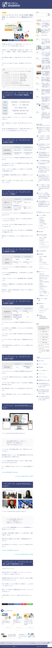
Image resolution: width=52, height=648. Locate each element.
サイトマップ (41, 373)
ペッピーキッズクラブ (44, 246)
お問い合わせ (41, 360)
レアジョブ (4, 12)
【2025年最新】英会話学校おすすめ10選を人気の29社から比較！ (43, 392)
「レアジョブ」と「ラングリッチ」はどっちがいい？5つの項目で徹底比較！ (17, 72)
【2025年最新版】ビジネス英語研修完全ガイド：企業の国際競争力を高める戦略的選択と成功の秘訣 (44, 204)
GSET (41, 283)
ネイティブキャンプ (44, 227)
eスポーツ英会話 (43, 237)
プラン (5, 104)
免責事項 (14, 646)
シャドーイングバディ (44, 309)
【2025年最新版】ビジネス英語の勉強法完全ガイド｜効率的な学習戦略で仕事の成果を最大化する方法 (44, 155)
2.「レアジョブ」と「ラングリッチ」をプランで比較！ (15, 75)
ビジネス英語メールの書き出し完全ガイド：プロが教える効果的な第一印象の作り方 (44, 138)
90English (42, 274)
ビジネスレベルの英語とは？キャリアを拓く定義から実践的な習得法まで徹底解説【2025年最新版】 (44, 196)
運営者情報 (40, 367)
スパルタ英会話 (43, 291)
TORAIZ (41, 288)
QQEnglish (42, 222)
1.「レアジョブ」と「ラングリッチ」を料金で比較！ (15, 74)
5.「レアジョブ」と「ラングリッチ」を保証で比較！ (15, 80)
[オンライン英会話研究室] (11, 8)
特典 (5, 110)
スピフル (42, 312)
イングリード (42, 289)
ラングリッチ (28, 147)
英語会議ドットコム (44, 295)
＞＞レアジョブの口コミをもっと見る (24, 476)
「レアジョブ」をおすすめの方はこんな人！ (13, 82)
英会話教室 (40, 254)
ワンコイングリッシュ (44, 268)
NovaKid (42, 240)
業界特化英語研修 (43, 318)
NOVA (41, 259)
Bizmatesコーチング (44, 277)
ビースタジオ (42, 244)
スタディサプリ (43, 310)
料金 (5, 102)
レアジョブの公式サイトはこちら (10, 472)
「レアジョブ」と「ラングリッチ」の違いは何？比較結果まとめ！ (17, 86)
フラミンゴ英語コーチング (44, 293)
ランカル (42, 267)
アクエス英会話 (43, 223)
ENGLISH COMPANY (44, 281)
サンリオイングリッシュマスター (44, 242)
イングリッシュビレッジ (44, 265)
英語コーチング (41, 271)
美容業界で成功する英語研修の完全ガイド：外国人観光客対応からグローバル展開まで (44, 130)
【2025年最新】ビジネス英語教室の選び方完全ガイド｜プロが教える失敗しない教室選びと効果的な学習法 (44, 178)
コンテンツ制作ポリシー (43, 370)
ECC (41, 258)
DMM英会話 (42, 220)
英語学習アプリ (41, 303)
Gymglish (42, 305)
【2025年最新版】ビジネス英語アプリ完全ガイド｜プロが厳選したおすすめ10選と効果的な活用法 (44, 169)
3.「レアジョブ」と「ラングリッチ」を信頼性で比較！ (15, 77)
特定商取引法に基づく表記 (44, 380)
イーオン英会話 (43, 262)
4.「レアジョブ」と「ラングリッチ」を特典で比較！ (15, 78)
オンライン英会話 (42, 215)
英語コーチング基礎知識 (42, 299)
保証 (5, 113)
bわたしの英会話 (43, 256)
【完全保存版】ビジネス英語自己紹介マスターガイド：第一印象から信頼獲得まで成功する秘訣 (44, 147)
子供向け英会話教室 (42, 234)
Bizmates (42, 217)
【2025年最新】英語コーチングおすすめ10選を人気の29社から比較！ (44, 385)
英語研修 (40, 315)
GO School (42, 238)
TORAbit (42, 307)
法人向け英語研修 (42, 250)
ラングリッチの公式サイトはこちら (10, 550)
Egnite (41, 280)
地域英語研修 (42, 316)
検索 (37, 12)
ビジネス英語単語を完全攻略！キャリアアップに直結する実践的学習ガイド (44, 162)
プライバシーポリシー (43, 364)
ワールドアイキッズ (44, 247)
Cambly (41, 219)
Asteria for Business (44, 275)
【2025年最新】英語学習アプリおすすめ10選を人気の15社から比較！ (44, 398)
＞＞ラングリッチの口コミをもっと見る (23, 554)
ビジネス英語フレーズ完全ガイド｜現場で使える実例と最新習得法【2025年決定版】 (44, 187)
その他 (41, 225)
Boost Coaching (43, 278)
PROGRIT (42, 285)
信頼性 (5, 107)
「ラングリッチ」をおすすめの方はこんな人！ (14, 83)
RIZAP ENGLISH (43, 286)
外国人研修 (40, 231)
